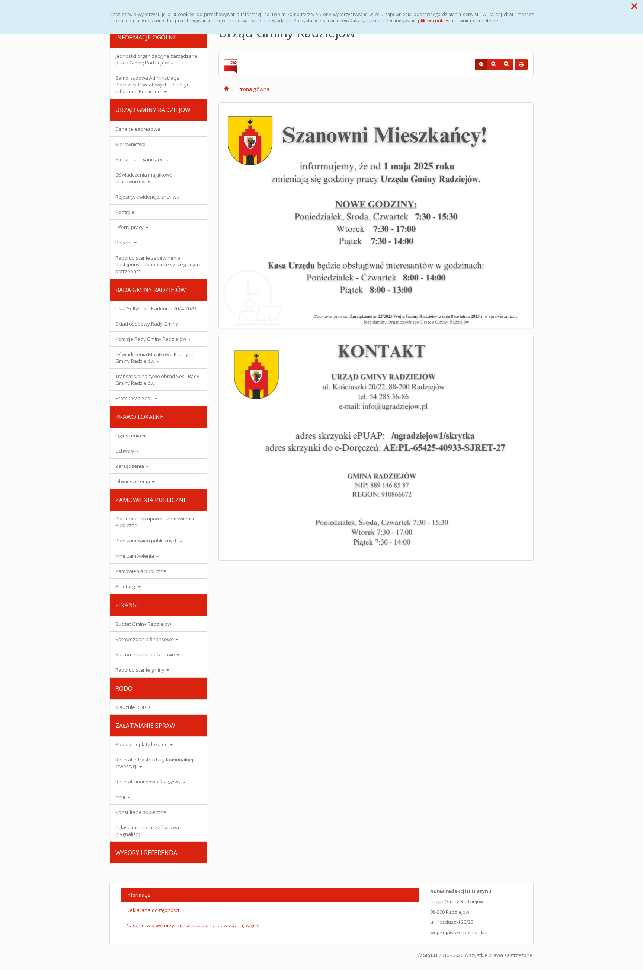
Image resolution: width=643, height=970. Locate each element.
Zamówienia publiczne (140, 571)
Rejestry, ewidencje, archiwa (147, 196)
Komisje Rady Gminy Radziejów (151, 339)
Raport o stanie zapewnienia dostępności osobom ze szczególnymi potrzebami (158, 264)
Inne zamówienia (135, 555)
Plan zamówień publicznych (147, 540)
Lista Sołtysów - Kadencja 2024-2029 (155, 308)
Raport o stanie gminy (140, 669)
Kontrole (125, 212)
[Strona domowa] (226, 89)
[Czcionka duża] (506, 64)
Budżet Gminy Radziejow (143, 624)
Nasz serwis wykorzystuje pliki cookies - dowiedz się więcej (193, 925)
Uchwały (125, 450)
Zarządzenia (130, 466)
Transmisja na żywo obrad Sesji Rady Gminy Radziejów (157, 379)
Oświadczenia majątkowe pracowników (144, 178)
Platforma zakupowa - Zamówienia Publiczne (154, 522)
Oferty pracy (130, 227)
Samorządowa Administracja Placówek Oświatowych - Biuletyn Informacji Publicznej (152, 85)
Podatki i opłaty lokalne (142, 744)
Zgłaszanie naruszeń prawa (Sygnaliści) (147, 830)
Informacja (139, 894)
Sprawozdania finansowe (145, 639)
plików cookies (434, 20)
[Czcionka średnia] (493, 64)
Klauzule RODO (132, 707)
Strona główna (253, 89)
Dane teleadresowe (137, 129)
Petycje (124, 242)
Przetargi (126, 586)
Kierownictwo (130, 144)
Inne (121, 796)
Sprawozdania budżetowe (145, 654)
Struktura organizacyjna (142, 159)
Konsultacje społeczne (140, 812)
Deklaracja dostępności (153, 910)
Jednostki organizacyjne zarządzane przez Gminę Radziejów (156, 59)
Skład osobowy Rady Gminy (146, 323)
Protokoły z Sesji (134, 398)
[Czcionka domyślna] (481, 64)
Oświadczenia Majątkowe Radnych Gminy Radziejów (154, 357)
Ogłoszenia (128, 435)
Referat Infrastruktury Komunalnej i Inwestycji (155, 763)
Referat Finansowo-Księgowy (148, 781)
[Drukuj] (521, 64)
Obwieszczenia (133, 481)
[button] (634, 6)
